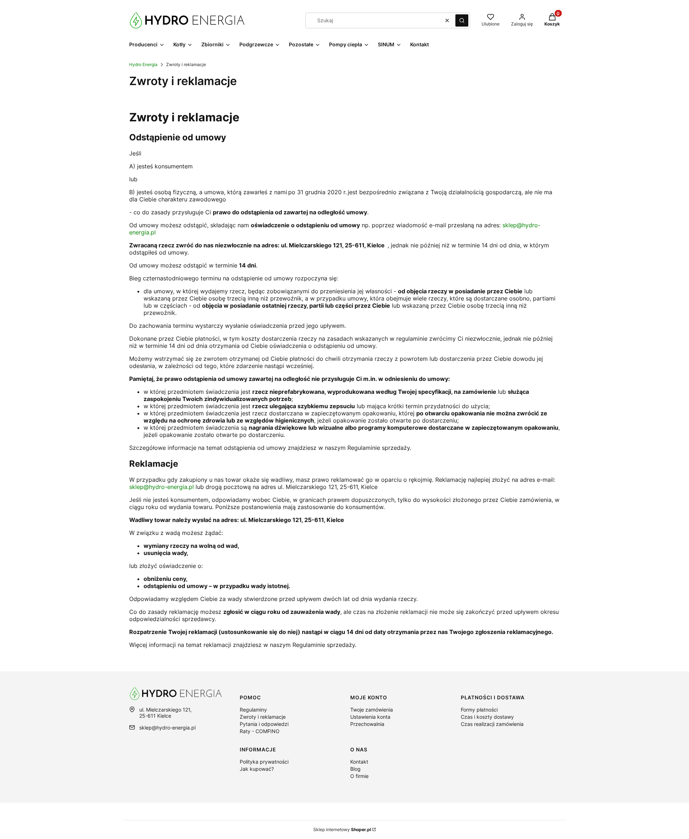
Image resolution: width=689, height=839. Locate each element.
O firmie (359, 776)
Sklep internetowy (342, 829)
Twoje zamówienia (371, 710)
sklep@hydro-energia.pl (161, 486)
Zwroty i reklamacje (263, 717)
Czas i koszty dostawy (487, 717)
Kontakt (359, 762)
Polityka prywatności (264, 762)
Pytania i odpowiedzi (264, 724)
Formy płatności (479, 710)
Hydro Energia (143, 64)
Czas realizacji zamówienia (492, 724)
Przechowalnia (367, 724)
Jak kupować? (257, 769)
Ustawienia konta (370, 717)
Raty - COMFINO (260, 731)
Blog (355, 769)
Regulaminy (253, 710)
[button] (461, 20)
